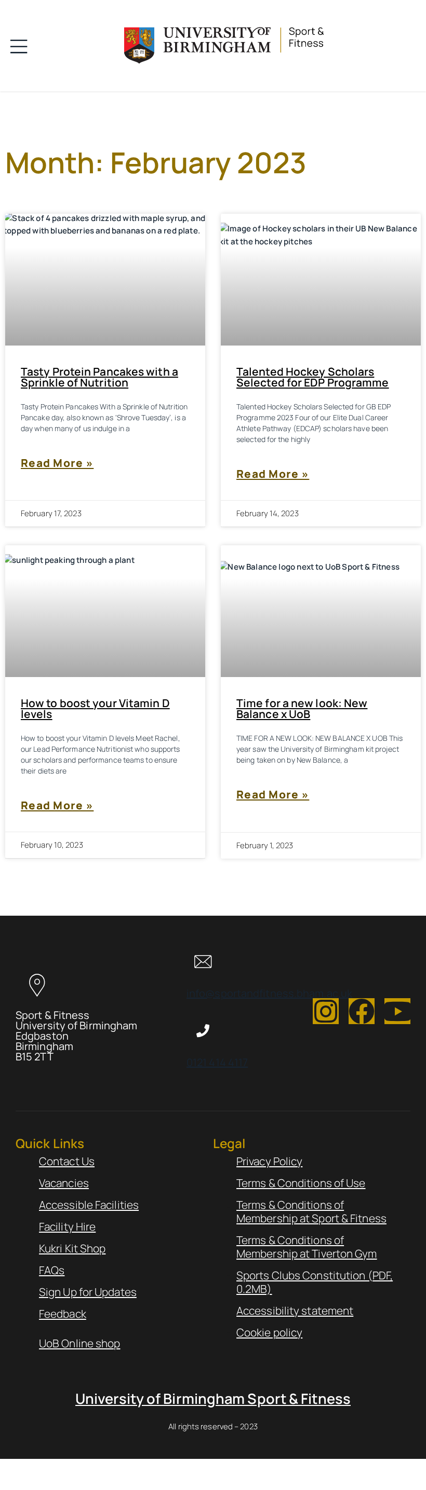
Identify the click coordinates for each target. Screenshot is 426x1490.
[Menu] (21, 46)
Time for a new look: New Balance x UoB (301, 708)
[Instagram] (326, 1011)
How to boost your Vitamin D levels (95, 708)
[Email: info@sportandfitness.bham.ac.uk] (203, 961)
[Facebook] (362, 1011)
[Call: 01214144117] (203, 1030)
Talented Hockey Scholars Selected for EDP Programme (312, 377)
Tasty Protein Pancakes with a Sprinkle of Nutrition (99, 377)
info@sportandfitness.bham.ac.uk (269, 993)
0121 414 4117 (217, 1062)
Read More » (57, 463)
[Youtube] (397, 1011)
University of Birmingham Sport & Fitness (213, 1398)
